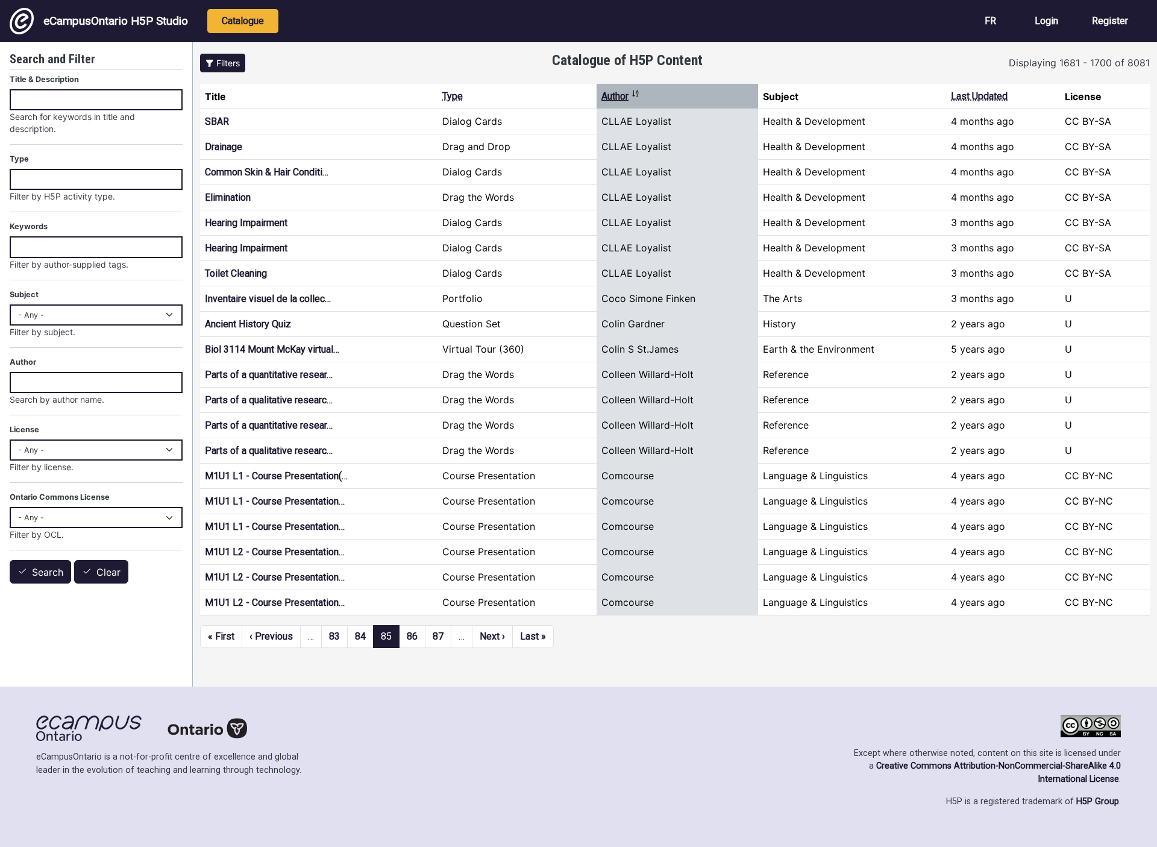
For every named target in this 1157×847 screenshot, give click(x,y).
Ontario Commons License (60, 497)
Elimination (228, 197)
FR (990, 21)
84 (360, 636)
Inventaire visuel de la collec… (268, 298)
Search (47, 572)
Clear (108, 572)
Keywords (29, 226)
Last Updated (979, 96)
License (24, 429)
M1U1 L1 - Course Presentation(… (276, 476)
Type (452, 96)
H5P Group (1097, 801)
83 (334, 636)
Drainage (223, 147)
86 (412, 636)
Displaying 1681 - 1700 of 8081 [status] (1079, 63)
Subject (24, 294)
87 (438, 636)
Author (620, 96)
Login (1046, 21)
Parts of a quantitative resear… (269, 374)
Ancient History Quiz (248, 324)
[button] (222, 63)
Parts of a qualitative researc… (269, 400)
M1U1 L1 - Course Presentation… (275, 501)
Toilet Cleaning (236, 273)
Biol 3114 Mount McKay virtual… (272, 349)
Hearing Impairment (246, 222)
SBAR (217, 121)
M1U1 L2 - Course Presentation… (275, 552)
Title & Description (44, 79)
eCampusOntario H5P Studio (115, 21)
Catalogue (243, 21)
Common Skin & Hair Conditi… (266, 172)
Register (1110, 21)
